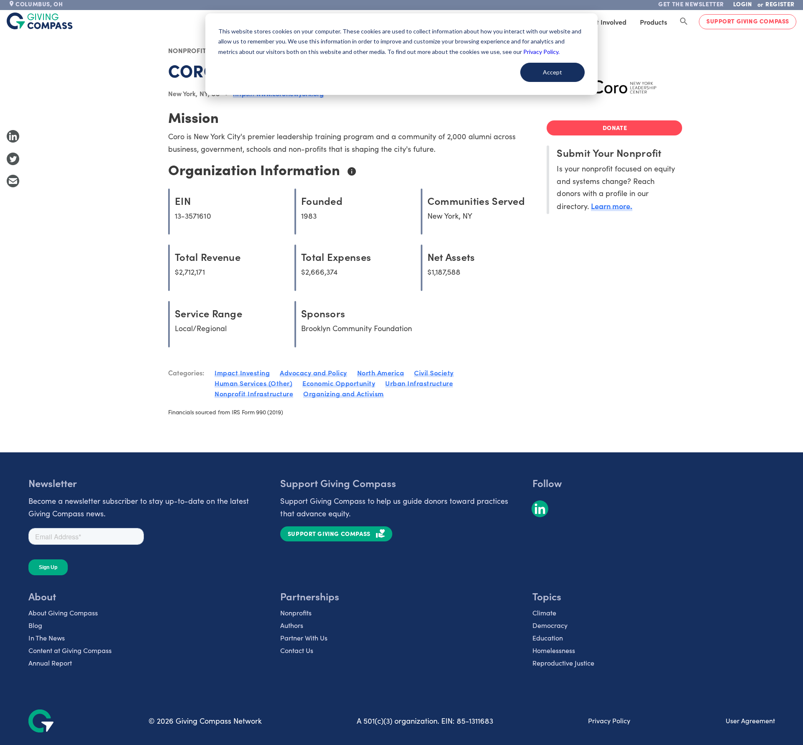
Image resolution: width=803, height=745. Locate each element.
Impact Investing (242, 372)
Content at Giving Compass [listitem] (70, 650)
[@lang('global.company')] (40, 21)
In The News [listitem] (46, 637)
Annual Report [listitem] (50, 662)
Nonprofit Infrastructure (254, 393)
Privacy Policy (609, 720)
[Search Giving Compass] (684, 22)
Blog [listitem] (35, 625)
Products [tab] (653, 21)
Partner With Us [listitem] (303, 637)
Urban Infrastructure (419, 383)
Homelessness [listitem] (553, 650)
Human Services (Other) (253, 383)
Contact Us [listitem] (296, 650)
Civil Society (434, 372)
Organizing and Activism (343, 393)
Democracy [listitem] (550, 625)
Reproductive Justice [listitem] (563, 662)
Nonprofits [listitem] (296, 612)
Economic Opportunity (338, 383)
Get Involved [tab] (607, 21)
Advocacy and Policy (313, 372)
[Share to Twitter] (13, 159)
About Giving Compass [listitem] (63, 612)
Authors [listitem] (291, 625)
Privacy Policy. (541, 51)
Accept (552, 72)
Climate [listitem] (544, 612)
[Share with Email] (13, 181)
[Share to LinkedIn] (13, 136)
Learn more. (611, 206)
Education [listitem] (547, 637)
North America (380, 372)
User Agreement (750, 720)
